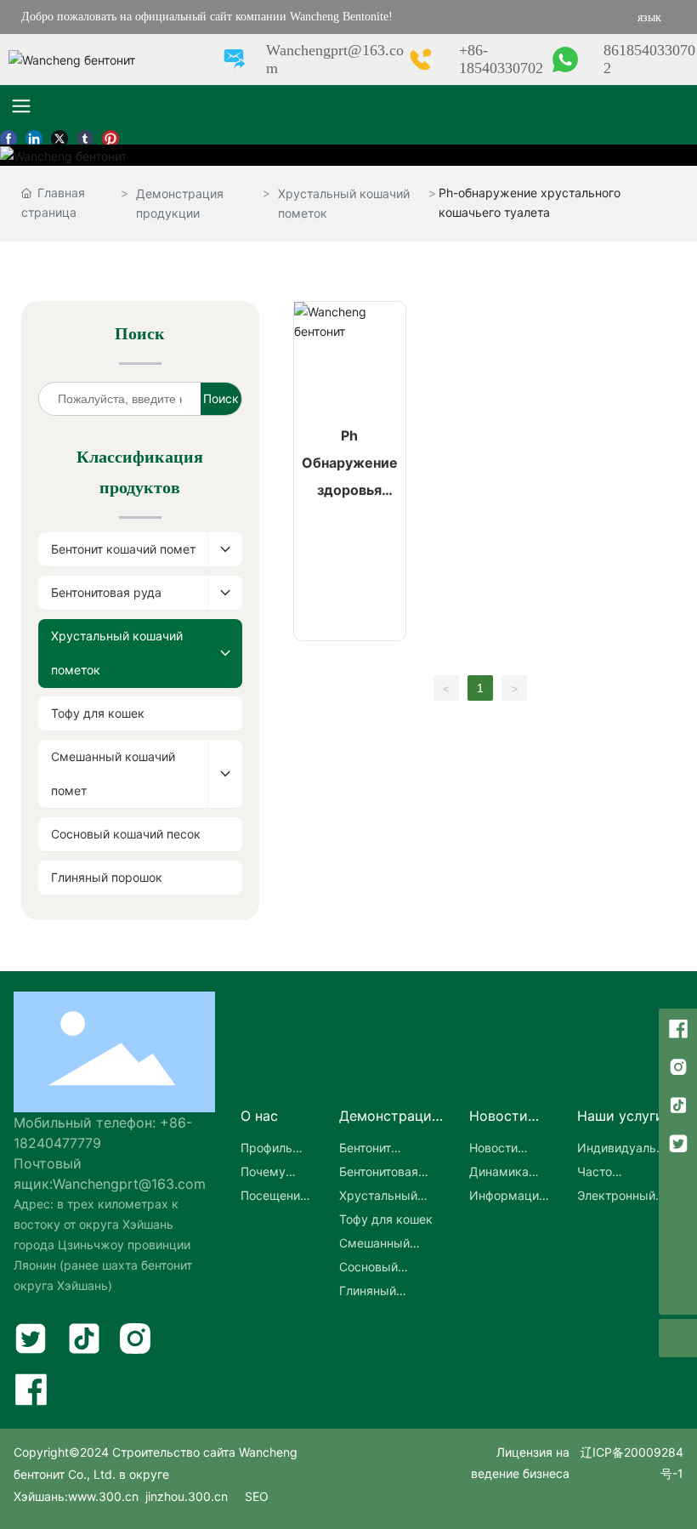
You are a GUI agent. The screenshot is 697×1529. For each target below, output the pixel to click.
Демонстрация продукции (180, 203)
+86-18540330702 (501, 59)
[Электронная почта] (678, 1181)
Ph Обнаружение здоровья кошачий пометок (350, 490)
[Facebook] (8, 136)
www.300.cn (103, 1496)
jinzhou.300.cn (185, 1496)
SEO (257, 1496)
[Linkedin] (34, 136)
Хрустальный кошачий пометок (344, 203)
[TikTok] (678, 1104)
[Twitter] (59, 136)
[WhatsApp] (678, 1257)
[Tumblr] (85, 136)
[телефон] (678, 1219)
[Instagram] (678, 1066)
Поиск (221, 398)
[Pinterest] (110, 136)
